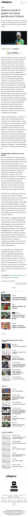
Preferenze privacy (22, 498)
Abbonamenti (5, 495)
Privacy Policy (6, 498)
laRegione (16, 49)
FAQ (24, 495)
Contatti (20, 495)
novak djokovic (11, 281)
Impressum (16, 495)
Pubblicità (10, 496)
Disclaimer (11, 495)
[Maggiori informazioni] (20, 53)
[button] (2, 501)
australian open (4, 281)
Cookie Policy (13, 498)
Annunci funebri (16, 496)
